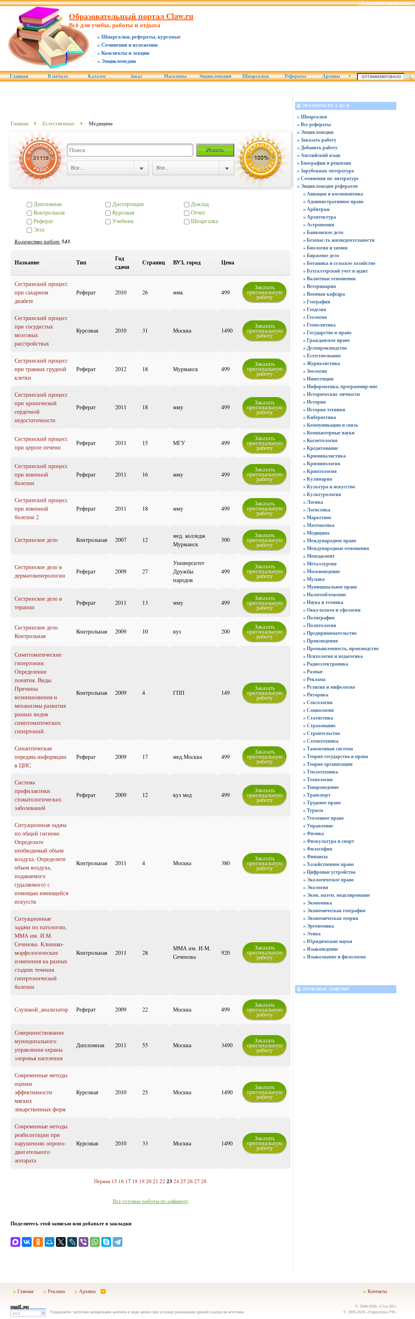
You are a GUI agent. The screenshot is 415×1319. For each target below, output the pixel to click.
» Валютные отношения (329, 278)
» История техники (324, 409)
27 (197, 1181)
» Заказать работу (316, 139)
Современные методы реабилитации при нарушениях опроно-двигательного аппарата (41, 1143)
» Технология (318, 779)
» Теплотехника (320, 771)
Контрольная (48, 212)
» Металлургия (320, 563)
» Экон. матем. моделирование (336, 895)
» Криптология (320, 471)
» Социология (318, 710)
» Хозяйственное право (328, 864)
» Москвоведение (321, 571)
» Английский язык (318, 155)
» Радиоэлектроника (325, 663)
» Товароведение (321, 787)
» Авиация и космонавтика (333, 193)
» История (314, 401)
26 (190, 1181)
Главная (19, 76)
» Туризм (313, 810)
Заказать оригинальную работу (264, 292)
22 (162, 1181)
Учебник (122, 221)
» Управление (318, 825)
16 (121, 1181)
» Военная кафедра (324, 293)
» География (316, 301)
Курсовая (122, 212)
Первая (102, 1181)
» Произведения (320, 640)
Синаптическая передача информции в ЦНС (40, 756)
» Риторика (315, 694)
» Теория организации (328, 763)
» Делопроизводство (325, 347)
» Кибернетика (319, 417)
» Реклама (314, 679)
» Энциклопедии (315, 132)
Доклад (199, 204)
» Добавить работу (317, 147)
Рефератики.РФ (381, 1312)
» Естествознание (322, 355)
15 (114, 1181)
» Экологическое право (328, 879)
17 (128, 1181)
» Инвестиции (318, 378)
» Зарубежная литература (325, 170)
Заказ (136, 76)
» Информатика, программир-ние (340, 386)
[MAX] (15, 1242)
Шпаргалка (203, 221)
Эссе (38, 229)
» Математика (318, 525)
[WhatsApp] (95, 1242)
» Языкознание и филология (334, 956)
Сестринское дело (36, 539)
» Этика (312, 933)
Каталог (97, 76)
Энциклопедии (215, 76)
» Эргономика (318, 925)
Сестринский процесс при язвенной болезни (41, 474)
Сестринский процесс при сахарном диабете (41, 292)
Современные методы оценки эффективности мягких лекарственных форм (41, 1092)
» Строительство (321, 733)
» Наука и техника (323, 602)
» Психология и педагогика (333, 656)
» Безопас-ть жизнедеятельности (338, 239)
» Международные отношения (336, 548)
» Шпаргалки (312, 116)
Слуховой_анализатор (41, 1009)
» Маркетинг (317, 517)
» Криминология (321, 463)
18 (135, 1181)
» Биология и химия (325, 247)
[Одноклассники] (38, 1242)
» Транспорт (317, 794)
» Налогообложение (324, 594)
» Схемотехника (320, 740)
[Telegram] (117, 1242)
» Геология (315, 317)
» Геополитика (319, 324)
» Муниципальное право (330, 586)
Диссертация (127, 204)
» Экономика (317, 902)
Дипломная (47, 204)
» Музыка (314, 579)
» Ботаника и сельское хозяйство (339, 263)
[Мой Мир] (49, 1242)
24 (176, 1181)
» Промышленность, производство (341, 648)
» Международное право (329, 540)
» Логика (313, 501)
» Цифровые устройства (329, 871)
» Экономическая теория (330, 918)
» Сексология (318, 702)
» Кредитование (320, 448)
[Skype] (106, 1242)
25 (183, 1181)
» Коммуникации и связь (330, 424)
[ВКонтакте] (27, 1242)
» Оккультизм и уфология (332, 609)
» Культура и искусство (329, 486)
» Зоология (315, 370)
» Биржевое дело (321, 255)
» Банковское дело (323, 232)
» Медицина (316, 532)
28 (204, 1181)
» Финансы (315, 856)
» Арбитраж (316, 209)
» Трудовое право (322, 802)
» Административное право (333, 201)
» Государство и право (327, 332)
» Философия (317, 848)
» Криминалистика (324, 455)
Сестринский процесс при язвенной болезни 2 (41, 508)
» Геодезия (314, 309)
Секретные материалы (386, 3)
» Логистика (316, 509)
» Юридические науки (327, 941)
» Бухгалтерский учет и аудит (335, 270)
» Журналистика (321, 363)
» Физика (313, 833)
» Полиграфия (319, 617)
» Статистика (318, 717)
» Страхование (319, 725)
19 (142, 1181)
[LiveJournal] (72, 1242)
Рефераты (295, 76)
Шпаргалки (255, 76)
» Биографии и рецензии (324, 162)
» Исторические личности (331, 394)
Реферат (42, 221)
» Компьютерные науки (329, 432)
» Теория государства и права (335, 756)
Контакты (377, 1291)
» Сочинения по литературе (328, 178)
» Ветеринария (319, 286)
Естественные (59, 123)
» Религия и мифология (329, 686)
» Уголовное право (323, 817)
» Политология (319, 625)
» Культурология (322, 494)
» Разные (313, 671)
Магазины (175, 76)
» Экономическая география (334, 910)
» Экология (315, 887)
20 (149, 1181)
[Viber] (83, 1242)
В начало (58, 76)
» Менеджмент (319, 555)
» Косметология (320, 440)
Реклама (56, 1291)
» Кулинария (317, 478)
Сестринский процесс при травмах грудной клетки (41, 369)
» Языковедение (320, 948)
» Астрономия (318, 224)
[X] (61, 1242)
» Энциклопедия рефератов (327, 186)
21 (155, 1181)
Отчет (197, 212)
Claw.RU (387, 1306)
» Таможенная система (328, 748)
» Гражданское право (326, 340)
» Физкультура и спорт (328, 841)
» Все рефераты (314, 124)
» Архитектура (319, 216)
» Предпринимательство (330, 632)
